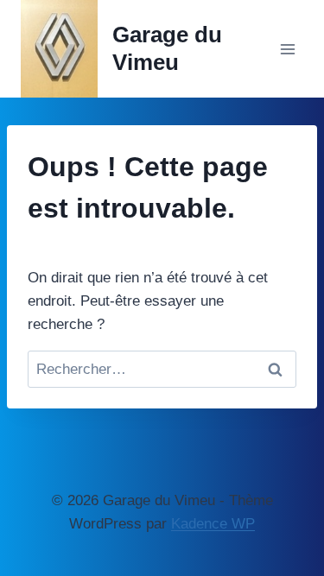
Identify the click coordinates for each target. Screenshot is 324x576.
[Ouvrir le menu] (287, 48)
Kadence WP (213, 524)
